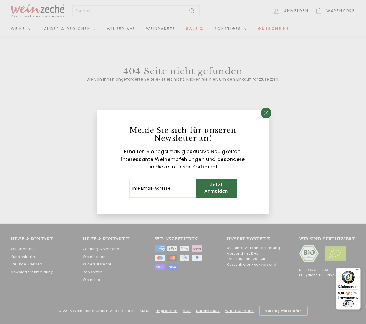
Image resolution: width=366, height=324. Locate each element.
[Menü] (357, 271)
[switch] (348, 303)
